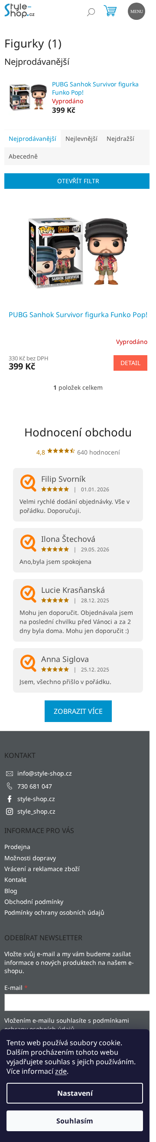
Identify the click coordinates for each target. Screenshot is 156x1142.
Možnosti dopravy (30, 858)
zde (61, 1071)
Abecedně (23, 156)
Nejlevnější (81, 138)
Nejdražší (120, 138)
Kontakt (15, 879)
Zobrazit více (78, 711)
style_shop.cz (36, 811)
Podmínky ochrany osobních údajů (54, 912)
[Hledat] (91, 12)
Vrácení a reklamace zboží (42, 869)
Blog (10, 891)
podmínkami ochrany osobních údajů (66, 1024)
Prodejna (17, 847)
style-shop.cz (36, 799)
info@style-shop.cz (44, 773)
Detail (130, 363)
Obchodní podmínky (33, 901)
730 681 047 (34, 786)
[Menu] (135, 10)
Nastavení (75, 1093)
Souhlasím (74, 1121)
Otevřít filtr (78, 181)
